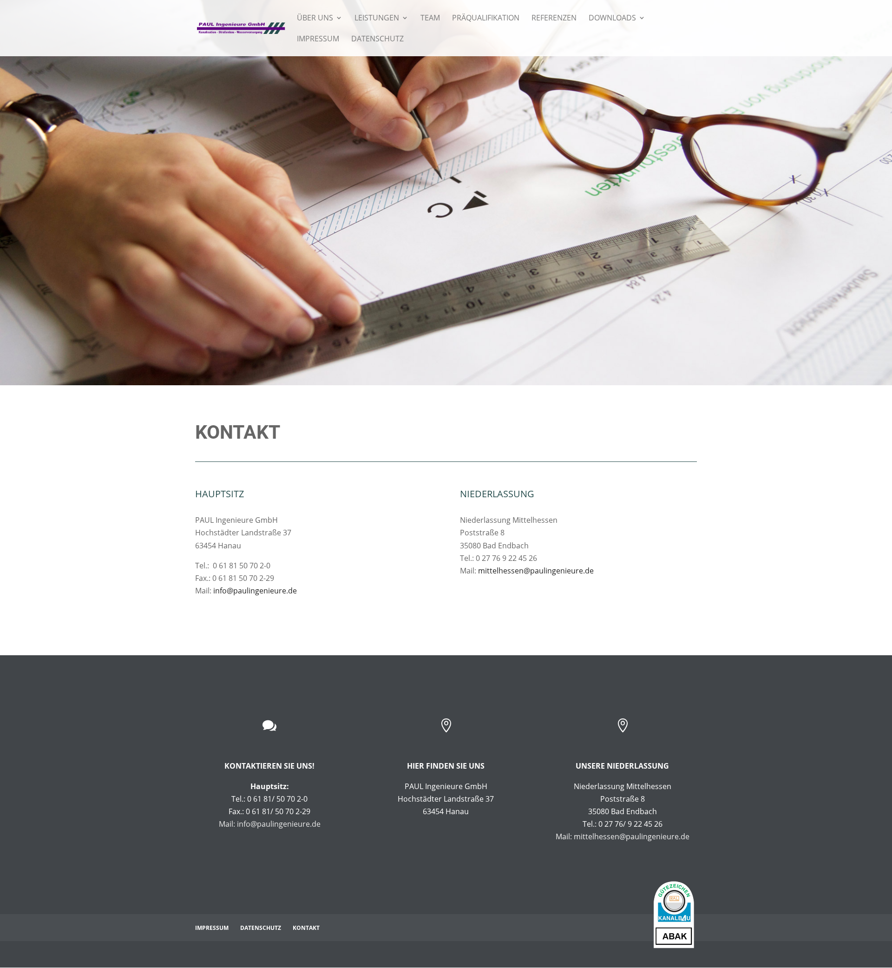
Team (430, 18)
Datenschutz (377, 39)
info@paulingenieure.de (255, 591)
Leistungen (376, 18)
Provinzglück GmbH (326, 954)
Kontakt (306, 928)
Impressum (318, 39)
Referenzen (554, 18)
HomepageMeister (243, 954)
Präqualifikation (485, 18)
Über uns (315, 18)
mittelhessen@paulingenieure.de (536, 571)
